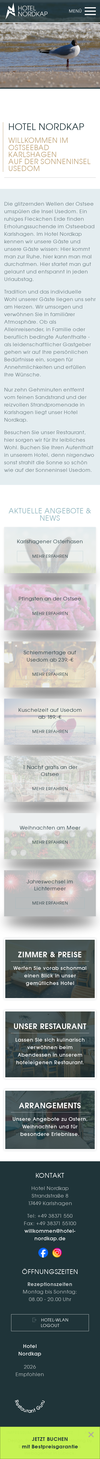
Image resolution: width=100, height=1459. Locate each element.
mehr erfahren (50, 556)
